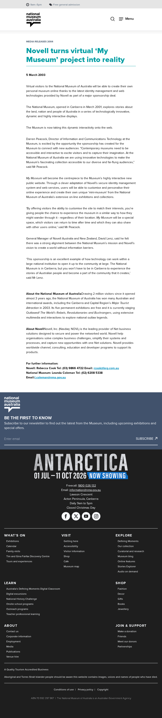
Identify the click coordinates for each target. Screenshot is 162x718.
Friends (122, 636)
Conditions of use (64, 689)
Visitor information (74, 551)
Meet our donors (127, 641)
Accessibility (71, 546)
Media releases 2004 (39, 41)
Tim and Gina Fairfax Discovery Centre (28, 556)
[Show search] (113, 19)
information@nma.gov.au (85, 490)
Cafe (66, 561)
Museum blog (125, 556)
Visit (66, 535)
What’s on (15, 535)
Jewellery (123, 609)
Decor (121, 594)
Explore (124, 535)
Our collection (126, 546)
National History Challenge (21, 599)
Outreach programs (17, 609)
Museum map (71, 566)
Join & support (131, 625)
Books (121, 604)
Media (9, 646)
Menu (129, 18)
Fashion (122, 588)
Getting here (71, 541)
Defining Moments (128, 541)
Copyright (102, 689)
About (10, 625)
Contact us (12, 631)
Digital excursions (16, 594)
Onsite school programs (20, 604)
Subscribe (144, 438)
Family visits (13, 551)
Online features (126, 561)
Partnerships (125, 646)
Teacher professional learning (23, 614)
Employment (13, 641)
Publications (13, 651)
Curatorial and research (131, 551)
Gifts (120, 599)
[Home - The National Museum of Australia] (33, 20)
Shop (67, 556)
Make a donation (127, 631)
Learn (10, 583)
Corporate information (18, 636)
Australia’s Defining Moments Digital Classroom (33, 588)
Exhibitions (12, 541)
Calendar (11, 546)
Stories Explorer (127, 566)
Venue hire (12, 656)
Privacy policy (85, 689)
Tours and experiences (19, 561)
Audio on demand (128, 571)
